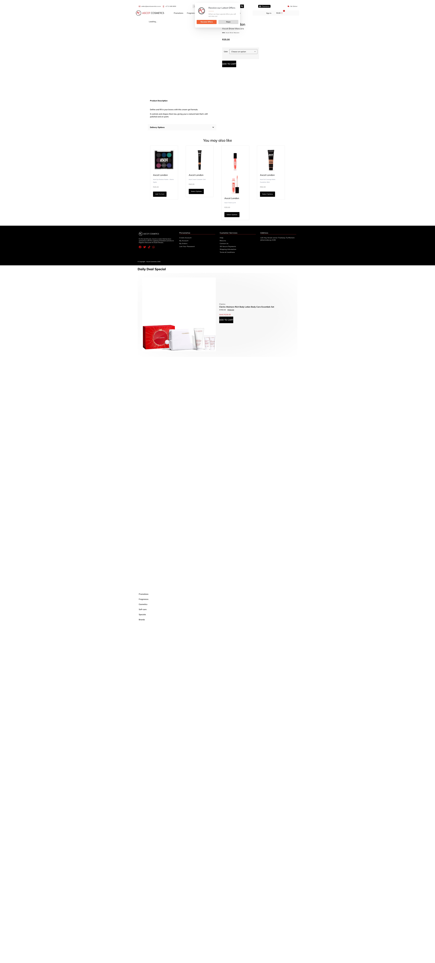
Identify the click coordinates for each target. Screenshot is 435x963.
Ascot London (160, 175)
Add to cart (229, 64)
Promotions (178, 13)
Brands (142, 619)
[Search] (242, 6)
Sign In (268, 13)
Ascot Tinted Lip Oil (230, 202)
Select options (196, 191)
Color (226, 51)
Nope (228, 22)
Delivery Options (157, 127)
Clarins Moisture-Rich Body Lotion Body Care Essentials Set (246, 307)
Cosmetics (143, 604)
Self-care (143, 609)
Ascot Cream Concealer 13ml (197, 179)
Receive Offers (207, 22)
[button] (182, 127)
